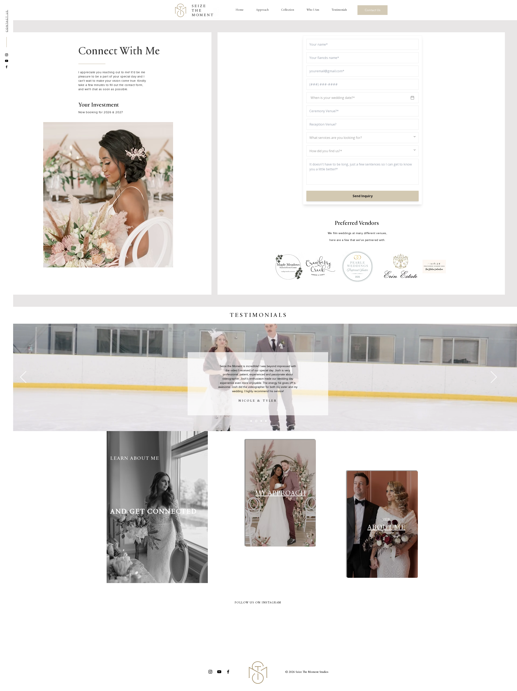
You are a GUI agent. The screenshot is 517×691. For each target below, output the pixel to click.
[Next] (494, 377)
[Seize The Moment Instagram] (6, 55)
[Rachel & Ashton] (261, 421)
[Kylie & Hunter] (251, 421)
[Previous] (23, 377)
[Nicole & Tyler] (255, 421)
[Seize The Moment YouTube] (6, 61)
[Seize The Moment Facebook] (6, 67)
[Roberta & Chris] (266, 421)
